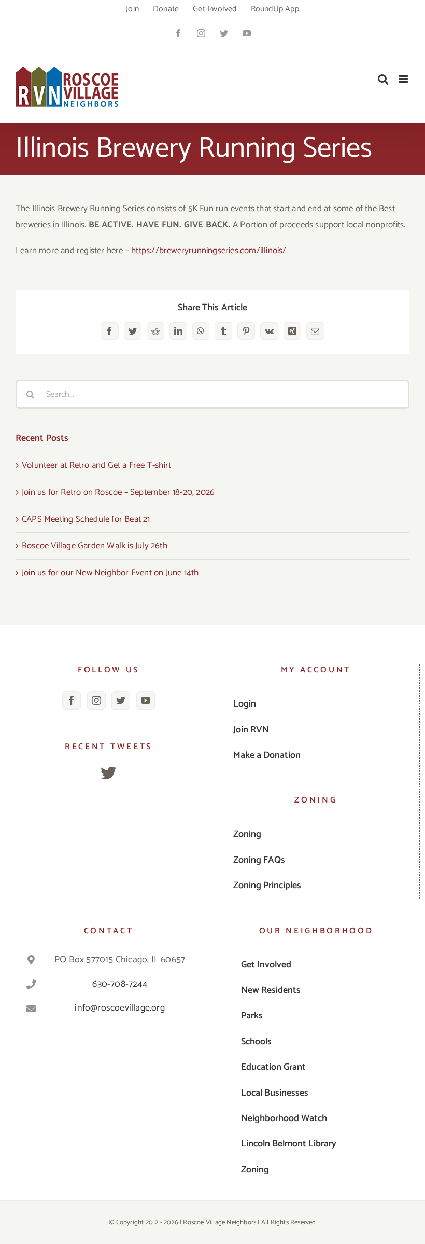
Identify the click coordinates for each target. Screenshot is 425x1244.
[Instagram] (96, 700)
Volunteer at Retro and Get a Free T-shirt (96, 465)
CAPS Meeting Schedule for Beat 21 (86, 519)
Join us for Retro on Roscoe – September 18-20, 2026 (118, 492)
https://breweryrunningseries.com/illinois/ (208, 250)
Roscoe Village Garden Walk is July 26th (94, 545)
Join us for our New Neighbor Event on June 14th (110, 572)
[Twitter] (120, 700)
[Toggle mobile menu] (404, 79)
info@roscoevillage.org (119, 1008)
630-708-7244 (119, 984)
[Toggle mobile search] (383, 79)
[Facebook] (71, 700)
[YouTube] (145, 700)
